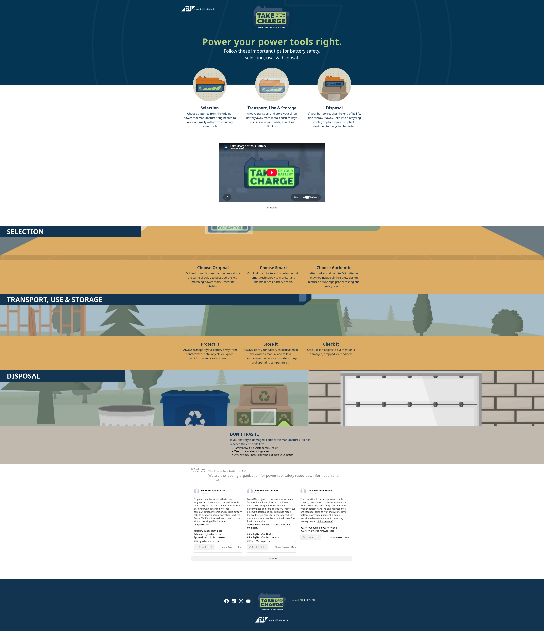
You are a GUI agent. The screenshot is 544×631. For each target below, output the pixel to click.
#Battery (198, 530)
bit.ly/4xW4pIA (201, 524)
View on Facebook (229, 547)
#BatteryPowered (309, 530)
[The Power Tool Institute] (198, 470)
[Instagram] (241, 601)
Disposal (334, 108)
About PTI (297, 600)
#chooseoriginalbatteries (207, 534)
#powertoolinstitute (204, 537)
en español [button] (272, 207)
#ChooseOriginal (213, 530)
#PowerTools (327, 530)
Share (240, 547)
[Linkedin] (233, 601)
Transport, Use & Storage (272, 108)
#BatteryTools (329, 527)
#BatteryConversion (311, 527)
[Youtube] (248, 601)
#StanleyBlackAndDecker (260, 534)
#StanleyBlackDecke (258, 537)
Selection (210, 108)
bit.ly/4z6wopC (325, 521)
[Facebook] (226, 601)
